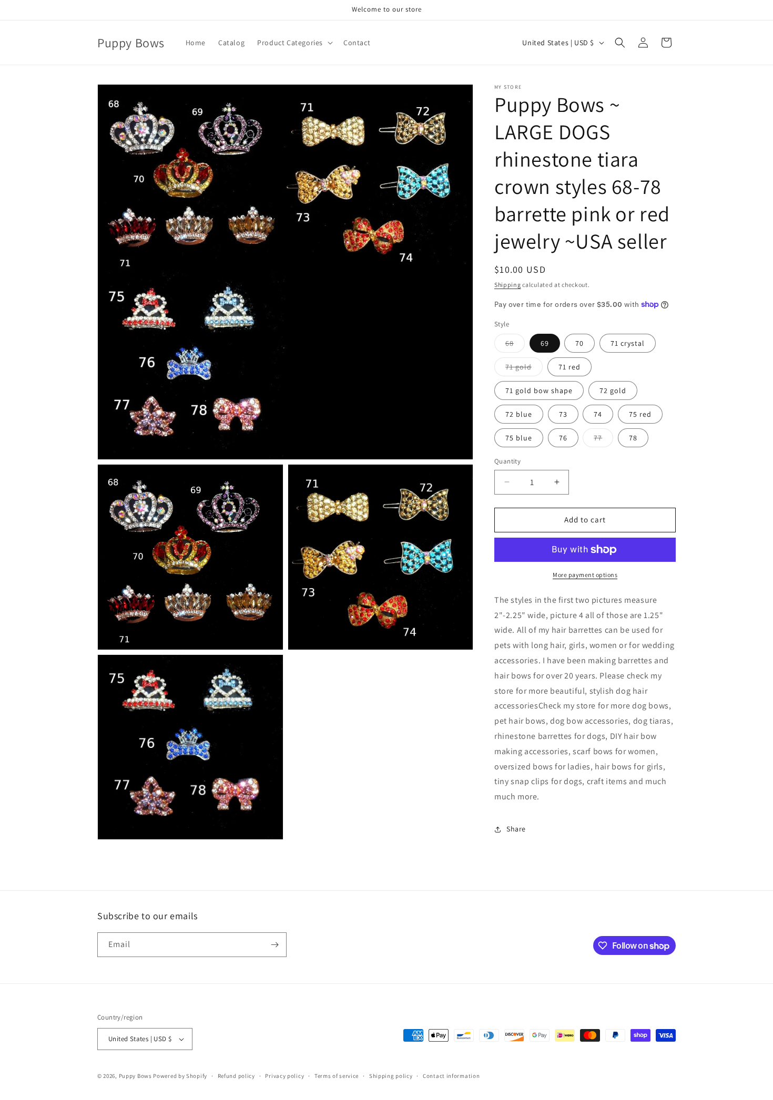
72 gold (612, 390)
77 (603, 440)
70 (579, 343)
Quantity (507, 461)
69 (545, 343)
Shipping (507, 285)
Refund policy (236, 1076)
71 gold (524, 369)
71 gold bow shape (539, 390)
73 (563, 414)
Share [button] (516, 829)
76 (563, 438)
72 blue (518, 414)
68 (515, 345)
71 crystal (628, 343)
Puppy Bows (135, 1076)
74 (598, 414)
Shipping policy (391, 1076)
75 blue (518, 438)
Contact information (451, 1076)
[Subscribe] (274, 944)
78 (633, 438)
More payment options (585, 575)
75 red (640, 414)
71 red (569, 367)
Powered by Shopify (180, 1076)
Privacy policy (284, 1076)
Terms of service (336, 1076)
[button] (294, 43)
